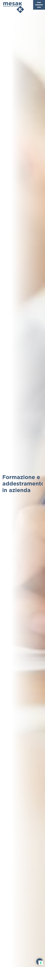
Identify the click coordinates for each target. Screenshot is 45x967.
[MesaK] (12, 6)
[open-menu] (39, 5)
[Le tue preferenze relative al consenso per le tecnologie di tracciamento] (41, 963)
